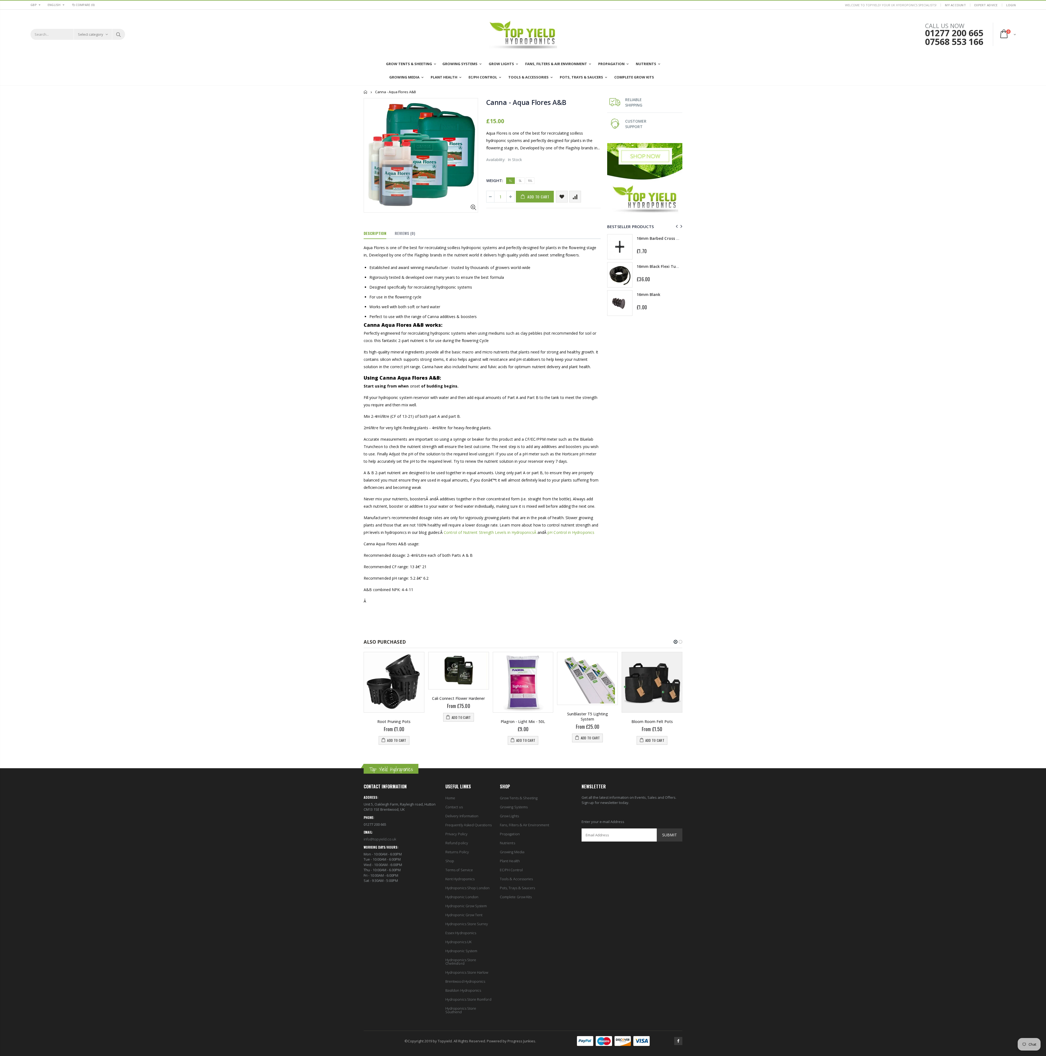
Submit (669, 834)
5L (520, 180)
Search (118, 34)
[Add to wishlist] (562, 196)
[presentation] (676, 226)
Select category (90, 34)
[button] (675, 642)
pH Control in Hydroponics (571, 532)
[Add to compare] (575, 196)
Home (366, 92)
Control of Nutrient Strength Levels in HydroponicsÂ (490, 532)
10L (530, 180)
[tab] (375, 233)
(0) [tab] (405, 233)
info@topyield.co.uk (380, 839)
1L (510, 180)
